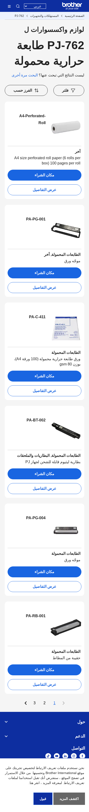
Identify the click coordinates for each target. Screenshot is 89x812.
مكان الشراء (44, 175)
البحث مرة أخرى (25, 75)
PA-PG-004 (36, 518)
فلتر (65, 90)
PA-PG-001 (36, 219)
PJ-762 (19, 16)
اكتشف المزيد (69, 799)
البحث (17, 6)
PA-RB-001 (36, 616)
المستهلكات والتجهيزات (44, 16)
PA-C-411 (37, 317)
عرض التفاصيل (44, 190)
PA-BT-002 (36, 420)
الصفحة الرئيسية (74, 16)
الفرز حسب (23, 90)
